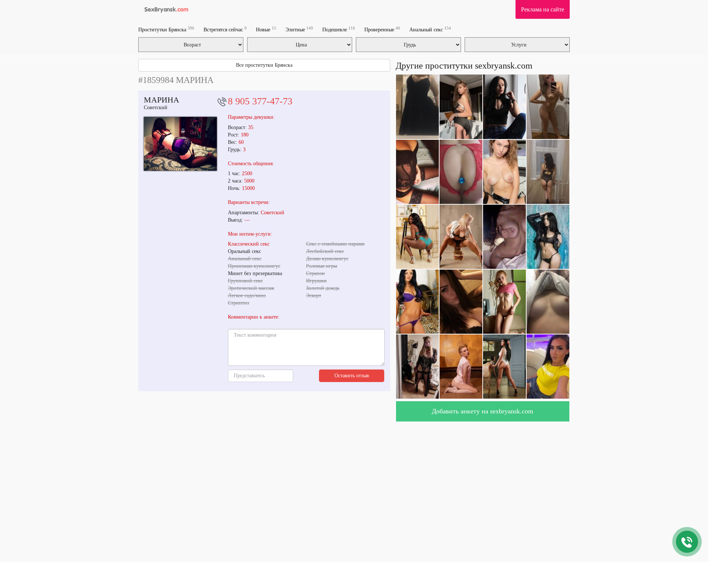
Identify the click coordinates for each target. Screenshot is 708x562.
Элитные (299, 29)
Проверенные (382, 29)
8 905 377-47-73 (260, 101)
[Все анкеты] (165, 9)
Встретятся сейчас (225, 29)
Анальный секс (430, 29)
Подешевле (338, 29)
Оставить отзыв (351, 375)
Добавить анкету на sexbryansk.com (482, 411)
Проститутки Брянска (166, 29)
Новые (266, 29)
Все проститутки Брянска (264, 65)
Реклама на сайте (542, 9)
